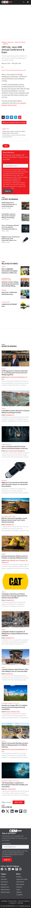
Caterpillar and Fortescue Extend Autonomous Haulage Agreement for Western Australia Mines (14, 596)
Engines (4, 290)
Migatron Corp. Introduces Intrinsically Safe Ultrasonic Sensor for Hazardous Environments (11, 238)
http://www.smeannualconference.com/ (14, 70)
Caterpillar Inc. (9, 415)
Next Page (18, 802)
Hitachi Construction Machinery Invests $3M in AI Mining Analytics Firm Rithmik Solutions (15, 745)
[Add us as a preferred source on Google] (19, 117)
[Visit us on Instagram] (25, 811)
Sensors (4, 480)
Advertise (4, 901)
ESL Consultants (10, 789)
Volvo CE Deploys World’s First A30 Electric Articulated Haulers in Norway (10, 227)
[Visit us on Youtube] (16, 811)
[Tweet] (15, 117)
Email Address (7, 162)
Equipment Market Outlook (10, 703)
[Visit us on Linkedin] (12, 811)
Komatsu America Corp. (12, 711)
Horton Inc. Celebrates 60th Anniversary (9, 293)
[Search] (23, 2)
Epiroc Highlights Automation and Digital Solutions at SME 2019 (9, 271)
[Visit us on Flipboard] (20, 811)
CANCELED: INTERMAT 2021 (9, 305)
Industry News (20, 42)
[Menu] (27, 2)
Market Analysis (7, 42)
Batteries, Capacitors (8, 516)
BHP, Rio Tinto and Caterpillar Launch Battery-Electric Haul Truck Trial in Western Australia (14, 520)
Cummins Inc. (9, 674)
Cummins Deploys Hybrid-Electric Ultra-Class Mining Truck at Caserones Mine (15, 670)
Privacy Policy (18, 188)
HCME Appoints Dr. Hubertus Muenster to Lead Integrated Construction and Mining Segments (10, 204)
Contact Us (13, 903)
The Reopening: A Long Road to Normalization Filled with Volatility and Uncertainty (15, 784)
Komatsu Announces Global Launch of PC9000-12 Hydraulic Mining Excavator (15, 557)
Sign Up (8, 191)
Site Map (20, 903)
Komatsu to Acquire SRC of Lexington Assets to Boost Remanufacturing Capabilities (14, 707)
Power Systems (6, 444)
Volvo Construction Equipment (15, 451)
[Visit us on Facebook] (3, 811)
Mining (5, 44)
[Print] (3, 117)
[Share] (7, 117)
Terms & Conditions (24, 901)
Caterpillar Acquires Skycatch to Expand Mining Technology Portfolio (8, 215)
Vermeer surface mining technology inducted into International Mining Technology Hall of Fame (10, 284)
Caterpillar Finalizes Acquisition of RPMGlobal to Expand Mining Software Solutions (15, 633)
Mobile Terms (7, 188)
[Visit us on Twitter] (7, 811)
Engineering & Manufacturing (6, 279)
